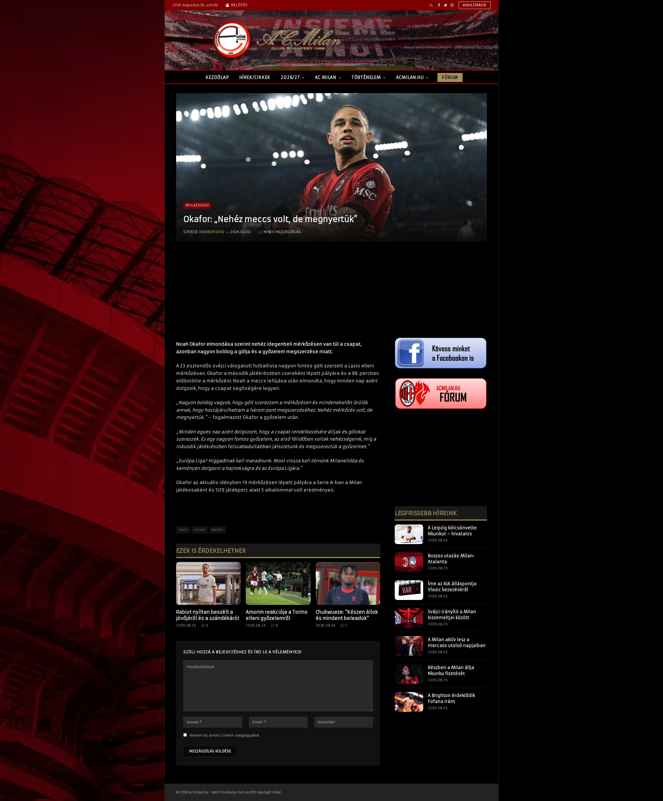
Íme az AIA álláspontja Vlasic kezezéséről (452, 586)
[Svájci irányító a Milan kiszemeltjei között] (409, 618)
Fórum (450, 77)
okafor (217, 530)
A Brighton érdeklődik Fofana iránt (451, 698)
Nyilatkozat (197, 205)
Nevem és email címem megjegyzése (224, 735)
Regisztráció (474, 5)
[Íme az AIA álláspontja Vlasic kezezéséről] (409, 590)
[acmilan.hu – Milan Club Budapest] (276, 40)
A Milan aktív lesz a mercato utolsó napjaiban (457, 642)
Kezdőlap (217, 77)
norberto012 (212, 232)
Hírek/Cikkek (255, 77)
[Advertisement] (278, 296)
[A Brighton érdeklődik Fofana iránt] (409, 702)
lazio (183, 530)
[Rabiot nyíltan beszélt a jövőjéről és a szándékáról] (208, 583)
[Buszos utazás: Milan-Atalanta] (409, 562)
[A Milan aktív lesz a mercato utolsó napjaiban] (409, 646)
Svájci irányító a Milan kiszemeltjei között (452, 614)
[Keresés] (431, 5)
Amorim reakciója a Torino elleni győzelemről (277, 615)
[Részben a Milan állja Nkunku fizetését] (409, 674)
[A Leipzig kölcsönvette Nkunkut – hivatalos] (409, 534)
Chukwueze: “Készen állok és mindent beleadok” (347, 615)
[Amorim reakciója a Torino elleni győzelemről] (278, 583)
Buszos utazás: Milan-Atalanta (451, 558)
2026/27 (290, 77)
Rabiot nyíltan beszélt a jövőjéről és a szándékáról (207, 615)
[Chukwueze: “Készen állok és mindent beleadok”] (348, 583)
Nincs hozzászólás (282, 232)
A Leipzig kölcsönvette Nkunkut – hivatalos (452, 530)
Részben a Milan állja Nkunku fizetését (451, 670)
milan (199, 530)
